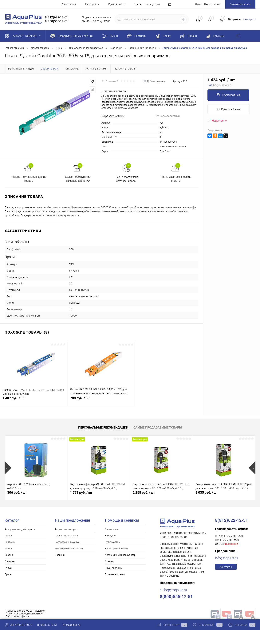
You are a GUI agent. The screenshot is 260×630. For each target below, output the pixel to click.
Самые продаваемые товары (157, 427)
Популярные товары (66, 535)
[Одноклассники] (215, 135)
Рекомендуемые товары (69, 548)
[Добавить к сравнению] (92, 89)
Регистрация (212, 4)
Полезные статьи (115, 574)
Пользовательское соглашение (25, 610)
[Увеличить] (51, 116)
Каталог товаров (25, 35)
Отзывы (109, 561)
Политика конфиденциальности (25, 613)
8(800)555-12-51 (47, 624)
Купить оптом (116, 4)
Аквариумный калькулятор (120, 554)
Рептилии (10, 542)
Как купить (92, 4)
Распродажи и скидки (67, 542)
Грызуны (10, 561)
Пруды (8, 574)
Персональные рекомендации (103, 427)
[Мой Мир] (220, 135)
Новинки (60, 554)
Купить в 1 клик (231, 109)
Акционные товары (66, 529)
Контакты (226, 566)
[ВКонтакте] (209, 135)
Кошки (8, 548)
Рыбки (8, 535)
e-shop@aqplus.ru (173, 590)
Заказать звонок (240, 4)
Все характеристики (167, 116)
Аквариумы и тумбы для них (21, 529)
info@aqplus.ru (226, 558)
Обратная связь (20, 624)
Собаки (9, 554)
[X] (225, 135)
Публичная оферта (17, 616)
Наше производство (147, 4)
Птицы (8, 567)
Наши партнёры (114, 567)
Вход (198, 4)
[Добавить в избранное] (92, 81)
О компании (68, 4)
